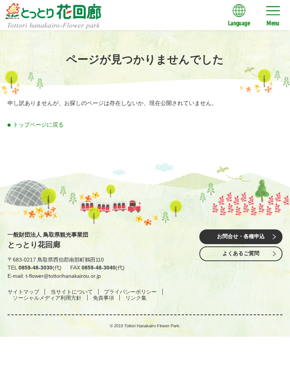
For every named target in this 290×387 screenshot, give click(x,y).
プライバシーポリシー (130, 292)
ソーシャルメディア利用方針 (47, 298)
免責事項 (103, 298)
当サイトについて (72, 292)
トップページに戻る (38, 124)
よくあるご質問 (240, 253)
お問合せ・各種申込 (241, 236)
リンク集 (136, 298)
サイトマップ (23, 292)
